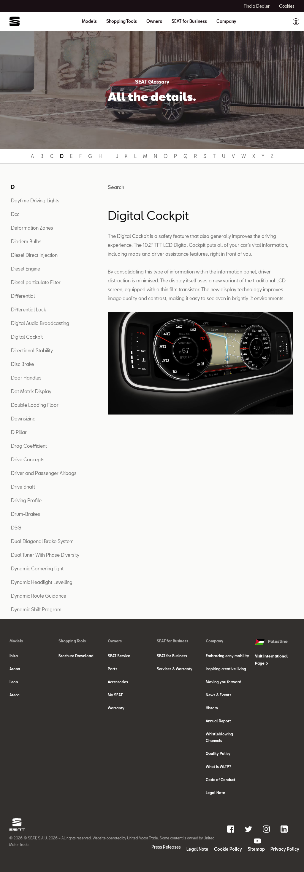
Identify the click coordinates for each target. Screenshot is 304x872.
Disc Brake (22, 364)
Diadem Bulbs (26, 241)
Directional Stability (32, 350)
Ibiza (14, 656)
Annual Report (218, 721)
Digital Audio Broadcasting (40, 323)
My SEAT (115, 695)
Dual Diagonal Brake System (42, 541)
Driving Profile (26, 500)
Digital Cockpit (27, 337)
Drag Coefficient (29, 446)
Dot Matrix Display (31, 391)
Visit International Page (271, 659)
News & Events (218, 695)
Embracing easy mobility (227, 656)
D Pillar (19, 432)
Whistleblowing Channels (219, 737)
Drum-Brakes (25, 514)
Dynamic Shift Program (36, 609)
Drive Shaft (23, 486)
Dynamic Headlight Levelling (41, 582)
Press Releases (166, 846)
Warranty (116, 708)
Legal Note (215, 793)
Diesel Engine (25, 268)
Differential (23, 296)
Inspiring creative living (226, 669)
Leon (14, 682)
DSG (16, 527)
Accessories (118, 682)
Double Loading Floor (34, 405)
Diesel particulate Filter (36, 282)
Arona (15, 669)
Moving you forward (223, 682)
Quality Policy (218, 753)
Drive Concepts (28, 459)
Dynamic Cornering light (37, 568)
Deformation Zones (32, 228)
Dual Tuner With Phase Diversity (45, 555)
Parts (112, 669)
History (212, 708)
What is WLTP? (218, 766)
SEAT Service (119, 656)
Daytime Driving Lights (35, 200)
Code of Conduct (220, 779)
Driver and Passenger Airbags (44, 473)
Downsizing (23, 418)
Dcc (15, 214)
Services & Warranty (174, 669)
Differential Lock (28, 309)
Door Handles (26, 377)
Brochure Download (76, 656)
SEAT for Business (172, 656)
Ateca (15, 695)
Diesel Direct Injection (34, 255)
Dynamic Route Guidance (38, 596)
